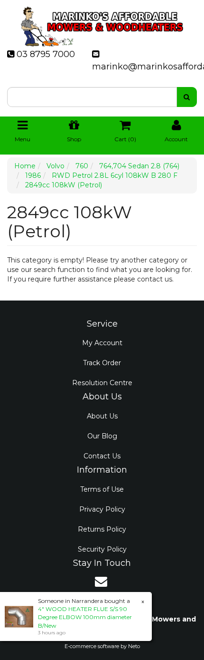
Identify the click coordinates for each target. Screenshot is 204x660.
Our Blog (102, 436)
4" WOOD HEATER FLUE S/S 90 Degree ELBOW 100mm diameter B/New (85, 617)
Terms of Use (102, 489)
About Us (102, 416)
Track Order (102, 363)
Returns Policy (102, 529)
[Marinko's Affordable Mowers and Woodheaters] (102, 23)
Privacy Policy (102, 509)
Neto (134, 646)
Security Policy (102, 549)
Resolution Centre (102, 383)
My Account (102, 343)
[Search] (186, 97)
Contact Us (102, 456)
